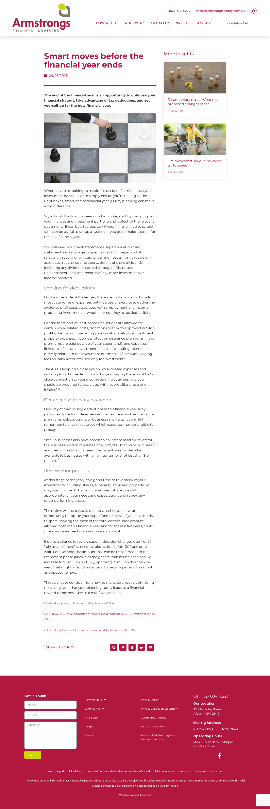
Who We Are (134, 23)
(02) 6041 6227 (179, 11)
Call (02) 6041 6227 (211, 696)
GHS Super (160, 23)
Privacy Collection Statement (159, 708)
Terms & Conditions (153, 726)
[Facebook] (254, 11)
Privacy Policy (150, 699)
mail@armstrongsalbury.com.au (220, 11)
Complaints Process (153, 717)
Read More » (176, 110)
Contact (203, 23)
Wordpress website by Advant (135, 795)
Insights (182, 23)
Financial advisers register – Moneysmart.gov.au (159, 737)
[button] (113, 647)
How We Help (107, 23)
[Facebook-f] (220, 756)
